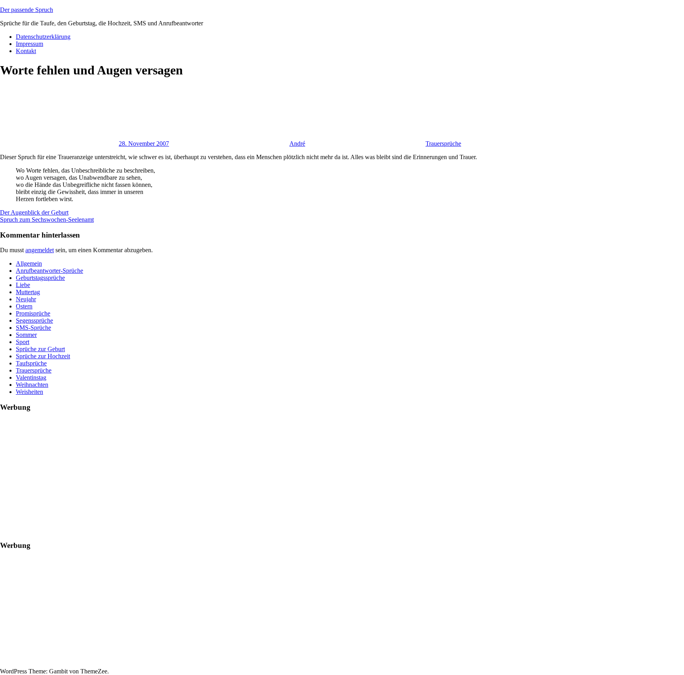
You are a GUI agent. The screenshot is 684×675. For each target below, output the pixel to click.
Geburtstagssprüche (40, 277)
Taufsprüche (31, 363)
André (297, 143)
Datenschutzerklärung (43, 36)
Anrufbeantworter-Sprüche (49, 270)
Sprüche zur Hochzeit (43, 356)
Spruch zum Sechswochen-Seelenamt (47, 219)
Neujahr (26, 299)
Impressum (29, 43)
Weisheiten (29, 391)
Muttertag (28, 292)
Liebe (23, 284)
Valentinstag (31, 377)
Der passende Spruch (26, 9)
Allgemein (29, 263)
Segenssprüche (34, 320)
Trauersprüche (443, 143)
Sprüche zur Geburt (40, 349)
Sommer (26, 334)
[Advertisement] (237, 474)
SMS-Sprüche (33, 327)
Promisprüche (33, 313)
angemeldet (39, 250)
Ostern (24, 306)
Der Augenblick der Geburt (34, 212)
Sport (22, 341)
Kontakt (26, 51)
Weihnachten (32, 384)
